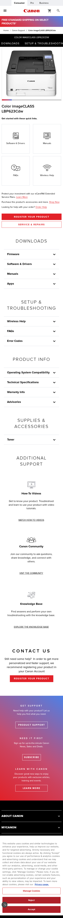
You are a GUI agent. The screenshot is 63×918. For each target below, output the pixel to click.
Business (44, 3)
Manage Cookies (31, 891)
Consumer (19, 3)
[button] (7, 99)
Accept (31, 909)
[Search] (58, 11)
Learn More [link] (22, 197)
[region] (31, 875)
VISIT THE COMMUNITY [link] (31, 573)
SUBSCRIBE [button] (31, 757)
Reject (31, 900)
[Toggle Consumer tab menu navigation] (5, 11)
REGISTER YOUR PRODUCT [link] (31, 678)
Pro (32, 3)
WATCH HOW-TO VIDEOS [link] (31, 520)
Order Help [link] (41, 207)
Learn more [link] (31, 788)
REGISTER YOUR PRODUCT (31, 216)
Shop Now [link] (54, 202)
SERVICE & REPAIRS (31, 224)
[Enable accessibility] (4, 905)
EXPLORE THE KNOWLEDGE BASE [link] (31, 627)
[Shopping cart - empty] (50, 10)
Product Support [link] (31, 725)
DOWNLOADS (10, 43)
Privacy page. (42, 884)
